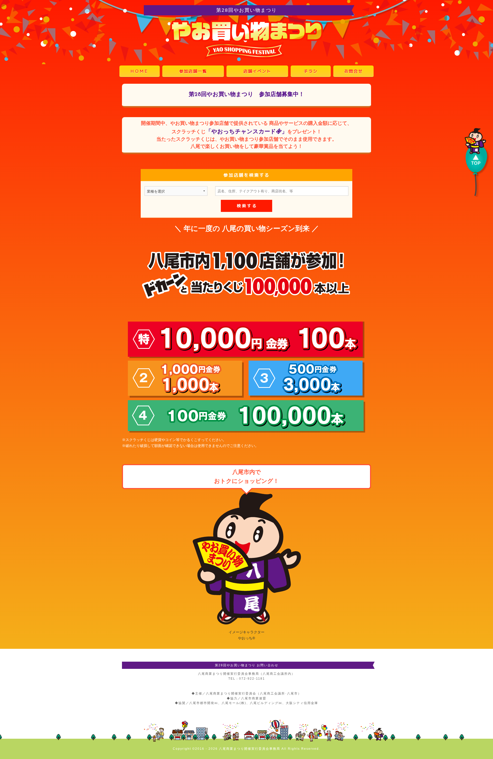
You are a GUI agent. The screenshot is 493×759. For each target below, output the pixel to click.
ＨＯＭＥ (139, 71)
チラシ (311, 71)
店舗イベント (257, 71)
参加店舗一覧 (193, 71)
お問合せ (353, 71)
